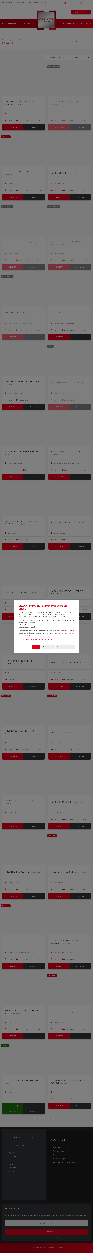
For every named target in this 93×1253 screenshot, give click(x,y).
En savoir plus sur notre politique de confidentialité (35, 639)
